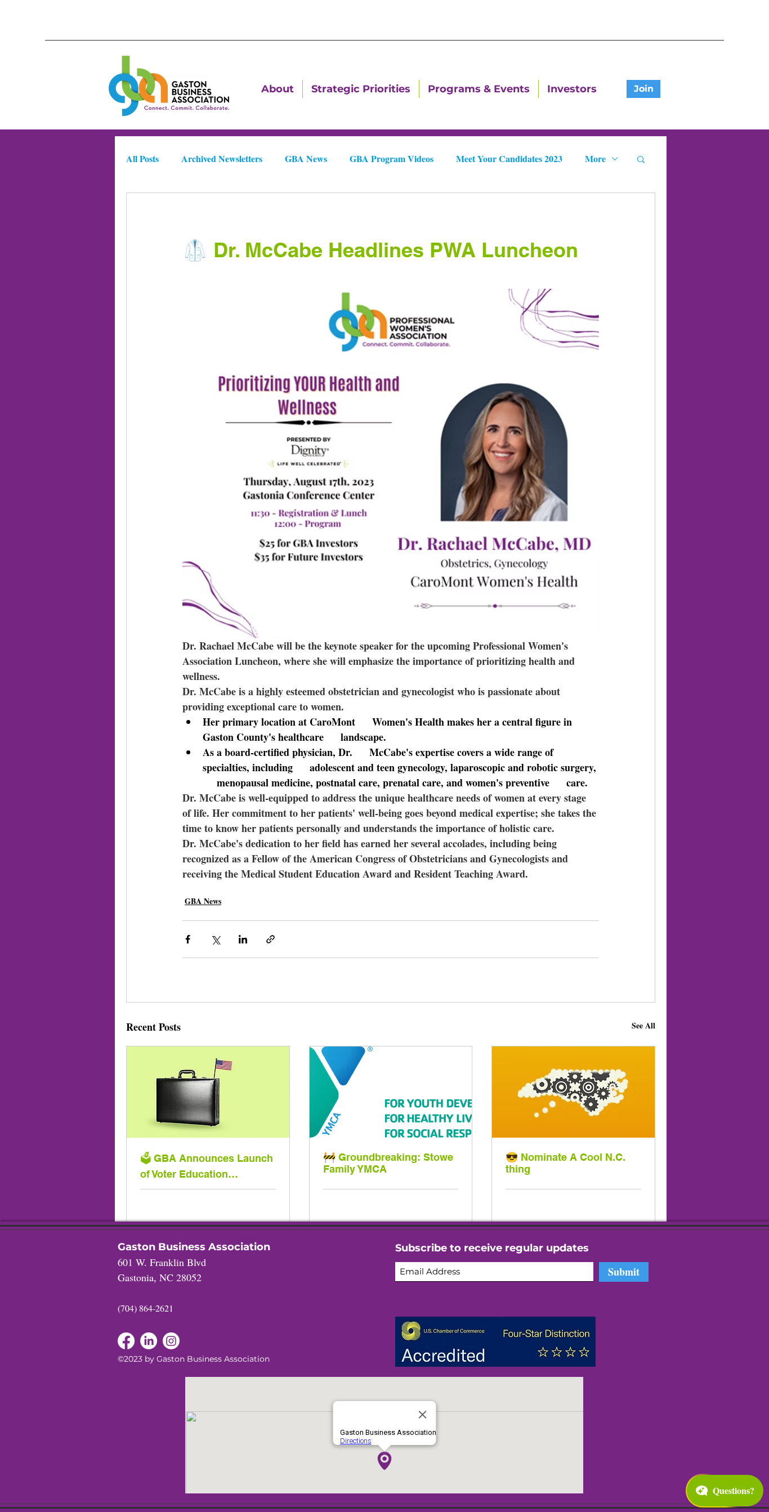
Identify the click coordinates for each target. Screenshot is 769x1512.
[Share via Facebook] (187, 939)
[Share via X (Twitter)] (215, 939)
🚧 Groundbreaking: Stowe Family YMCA (388, 1163)
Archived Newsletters (221, 158)
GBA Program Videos (391, 158)
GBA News (306, 158)
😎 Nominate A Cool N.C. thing (565, 1163)
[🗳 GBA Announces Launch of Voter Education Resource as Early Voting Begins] (208, 1092)
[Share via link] (270, 939)
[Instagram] (171, 1340)
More (595, 158)
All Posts (142, 158)
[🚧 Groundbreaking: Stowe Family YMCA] (391, 1092)
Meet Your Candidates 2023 (509, 158)
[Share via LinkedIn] (243, 939)
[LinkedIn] (126, 1340)
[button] (641, 158)
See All (643, 1025)
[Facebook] (148, 1340)
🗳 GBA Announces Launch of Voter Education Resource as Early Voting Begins (206, 1166)
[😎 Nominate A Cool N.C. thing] (573, 1092)
